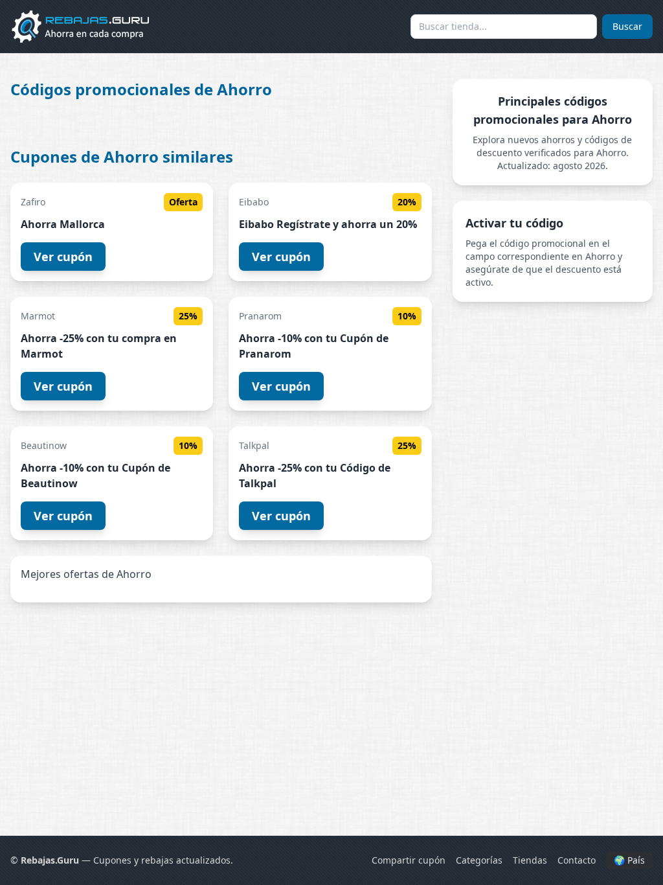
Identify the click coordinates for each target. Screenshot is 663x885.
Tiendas (530, 860)
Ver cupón (63, 256)
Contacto (576, 860)
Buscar (627, 26)
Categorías (479, 860)
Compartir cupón (408, 860)
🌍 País (629, 860)
